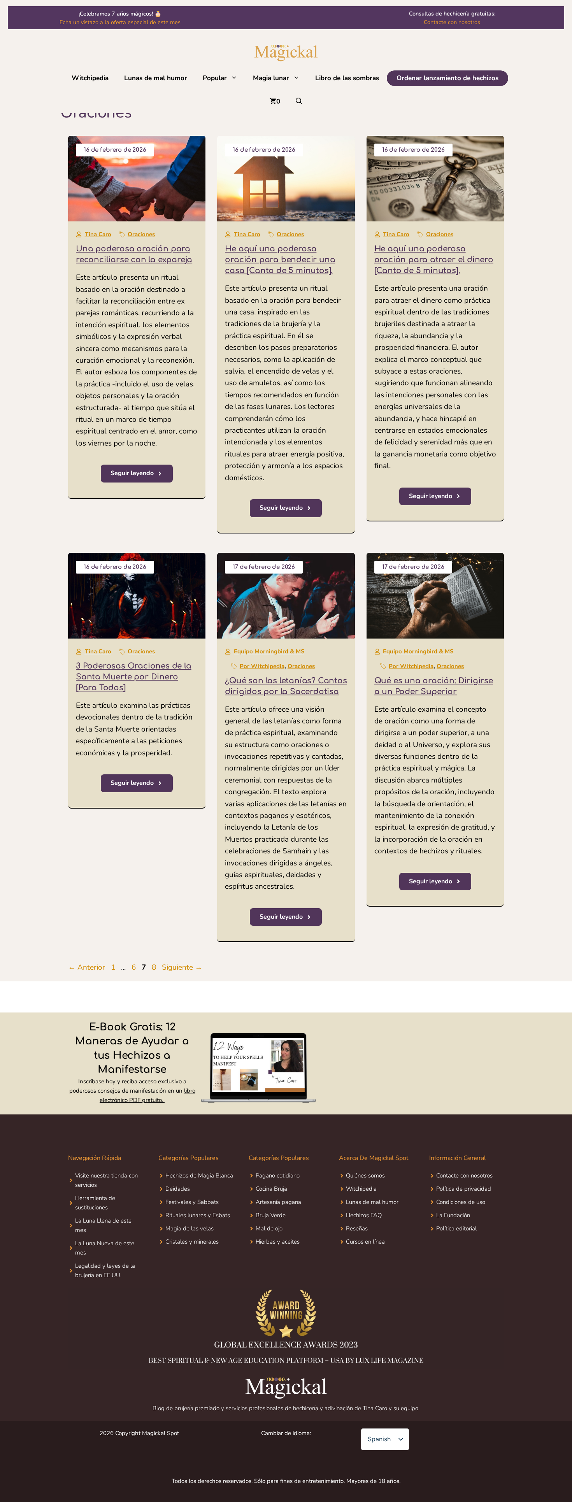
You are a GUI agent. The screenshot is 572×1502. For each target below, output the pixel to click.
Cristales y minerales (192, 1242)
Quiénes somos (365, 1175)
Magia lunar (271, 78)
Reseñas (357, 1228)
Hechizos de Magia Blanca (199, 1175)
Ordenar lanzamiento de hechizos (447, 78)
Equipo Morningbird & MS (269, 651)
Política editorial (456, 1228)
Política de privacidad (463, 1189)
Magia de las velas (189, 1228)
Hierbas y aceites (278, 1242)
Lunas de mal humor (155, 78)
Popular (215, 78)
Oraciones (141, 234)
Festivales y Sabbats (192, 1202)
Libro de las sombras (347, 78)
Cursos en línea (365, 1242)
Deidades (177, 1189)
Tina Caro (98, 234)
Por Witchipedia (262, 666)
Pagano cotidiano (278, 1175)
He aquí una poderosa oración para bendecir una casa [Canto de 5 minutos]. (280, 259)
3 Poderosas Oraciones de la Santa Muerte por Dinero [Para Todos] (133, 677)
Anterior (86, 967)
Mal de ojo (269, 1228)
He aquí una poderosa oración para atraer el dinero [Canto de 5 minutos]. (433, 259)
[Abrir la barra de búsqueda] (299, 101)
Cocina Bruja (271, 1189)
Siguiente (182, 967)
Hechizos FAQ (364, 1215)
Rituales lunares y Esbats (197, 1215)
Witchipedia (90, 78)
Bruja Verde (271, 1215)
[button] (236, 78)
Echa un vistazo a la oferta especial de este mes (120, 22)
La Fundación (453, 1215)
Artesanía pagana (278, 1202)
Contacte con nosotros (452, 22)
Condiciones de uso (460, 1202)
